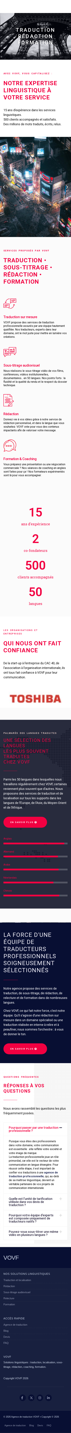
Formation (9, 1304)
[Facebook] (22, 1397)
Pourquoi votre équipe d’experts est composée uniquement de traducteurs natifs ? (31, 1218)
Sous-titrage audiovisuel (21, 365)
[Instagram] (40, 1397)
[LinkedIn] (48, 1397)
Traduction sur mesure (20, 317)
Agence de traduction (15, 1324)
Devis (6, 1336)
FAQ (6, 1342)
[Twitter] (31, 1397)
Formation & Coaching (20, 459)
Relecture (8, 1298)
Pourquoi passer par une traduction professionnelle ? (33, 1129)
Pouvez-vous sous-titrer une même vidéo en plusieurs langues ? (33, 1233)
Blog (5, 1330)
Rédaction (11, 414)
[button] (4, 187)
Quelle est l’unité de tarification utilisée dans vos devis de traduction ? (30, 1202)
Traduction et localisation (17, 1280)
